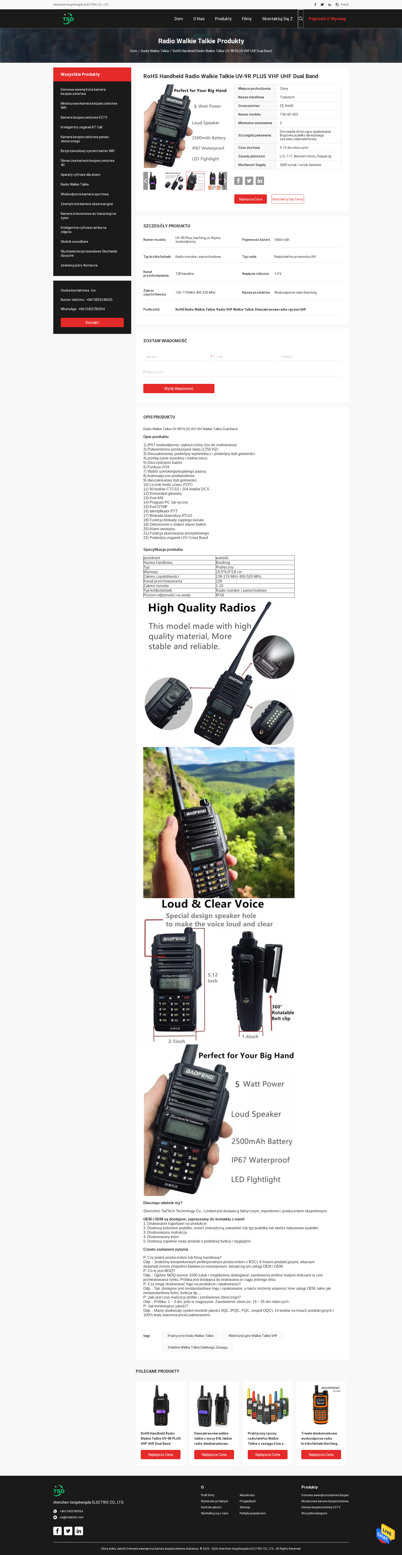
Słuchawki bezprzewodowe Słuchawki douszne (89, 253)
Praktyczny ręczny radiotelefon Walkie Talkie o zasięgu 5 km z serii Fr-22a (266, 1439)
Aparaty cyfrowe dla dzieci (80, 174)
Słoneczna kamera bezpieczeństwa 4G (87, 163)
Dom (133, 51)
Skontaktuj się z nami (214, 1513)
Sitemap (245, 1507)
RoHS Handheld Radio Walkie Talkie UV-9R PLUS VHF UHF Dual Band (161, 1438)
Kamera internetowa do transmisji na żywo (88, 216)
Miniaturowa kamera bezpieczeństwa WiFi (89, 106)
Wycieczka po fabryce (214, 1501)
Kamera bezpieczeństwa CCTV (84, 117)
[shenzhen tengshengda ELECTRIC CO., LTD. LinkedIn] (330, 4)
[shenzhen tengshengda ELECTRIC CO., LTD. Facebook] (315, 4)
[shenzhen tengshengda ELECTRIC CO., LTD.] (68, 18)
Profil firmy (207, 1495)
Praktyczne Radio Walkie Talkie (191, 1336)
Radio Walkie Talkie (155, 51)
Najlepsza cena (250, 199)
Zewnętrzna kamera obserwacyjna (87, 204)
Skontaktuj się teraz (287, 199)
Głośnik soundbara (74, 241)
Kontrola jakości (211, 1507)
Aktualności (247, 1495)
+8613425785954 (91, 309)
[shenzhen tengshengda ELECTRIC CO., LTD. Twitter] (322, 4)
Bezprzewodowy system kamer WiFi (88, 151)
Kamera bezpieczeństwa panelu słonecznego (85, 139)
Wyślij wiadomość (179, 388)
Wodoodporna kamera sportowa (85, 194)
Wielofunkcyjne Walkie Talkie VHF (252, 1336)
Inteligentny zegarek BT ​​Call (81, 127)
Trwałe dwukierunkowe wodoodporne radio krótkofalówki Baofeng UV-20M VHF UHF (319, 1439)
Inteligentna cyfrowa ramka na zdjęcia (83, 230)
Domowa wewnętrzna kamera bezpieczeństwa (83, 92)
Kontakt (92, 322)
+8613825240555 (99, 300)
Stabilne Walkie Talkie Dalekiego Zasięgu (198, 1347)
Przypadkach (248, 1501)
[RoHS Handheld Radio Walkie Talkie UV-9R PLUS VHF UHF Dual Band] (185, 126)
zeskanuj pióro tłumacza (79, 265)
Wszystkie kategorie (314, 1513)
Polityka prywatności (253, 1513)
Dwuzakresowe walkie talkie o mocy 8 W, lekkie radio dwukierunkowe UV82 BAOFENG (213, 1439)
